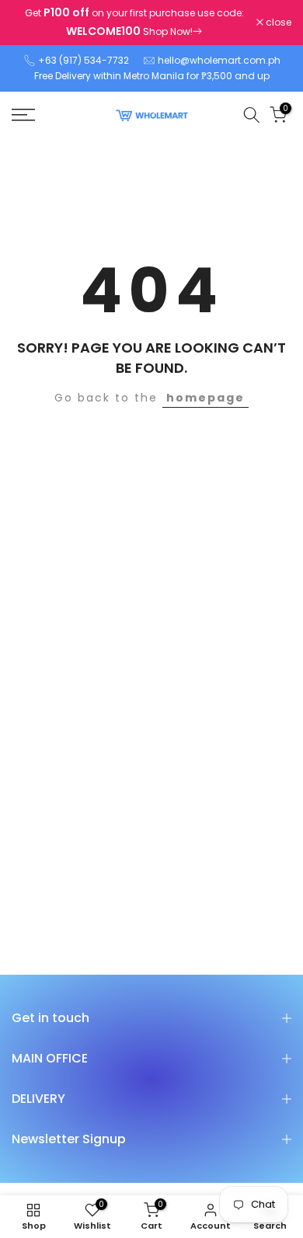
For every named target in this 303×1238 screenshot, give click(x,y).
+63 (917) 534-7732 (83, 60)
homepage (205, 397)
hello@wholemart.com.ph (219, 60)
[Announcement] (134, 22)
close (277, 22)
